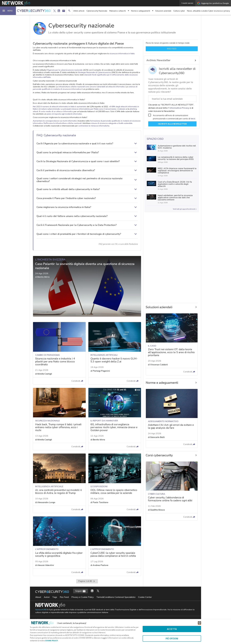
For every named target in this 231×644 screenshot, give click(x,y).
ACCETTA (172, 629)
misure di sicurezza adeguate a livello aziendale (111, 123)
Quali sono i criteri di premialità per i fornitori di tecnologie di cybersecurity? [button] (78, 234)
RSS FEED (171, 49)
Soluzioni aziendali (163, 11)
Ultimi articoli (78, 11)
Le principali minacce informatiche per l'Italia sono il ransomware (88, 109)
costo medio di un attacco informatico (57, 111)
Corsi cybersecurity (159, 455)
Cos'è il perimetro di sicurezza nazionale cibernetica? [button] (65, 170)
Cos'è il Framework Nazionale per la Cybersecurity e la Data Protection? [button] (76, 225)
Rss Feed (64, 597)
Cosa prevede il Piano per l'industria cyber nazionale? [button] (66, 198)
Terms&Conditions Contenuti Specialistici (115, 597)
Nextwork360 (41, 609)
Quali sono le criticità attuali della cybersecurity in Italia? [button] (68, 189)
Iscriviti (172, 124)
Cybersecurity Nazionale (96, 11)
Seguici (78, 591)
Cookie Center (145, 597)
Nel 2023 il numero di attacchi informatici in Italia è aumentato (59, 106)
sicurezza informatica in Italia (121, 53)
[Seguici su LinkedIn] (92, 591)
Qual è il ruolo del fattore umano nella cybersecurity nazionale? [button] (72, 216)
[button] (8, 10)
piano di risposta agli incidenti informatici (64, 114)
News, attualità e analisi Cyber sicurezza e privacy (208, 11)
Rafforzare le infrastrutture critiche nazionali (63, 123)
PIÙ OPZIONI (172, 638)
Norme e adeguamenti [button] (140, 11)
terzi (193, 118)
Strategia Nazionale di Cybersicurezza (94, 72)
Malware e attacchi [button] (117, 11)
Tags (54, 597)
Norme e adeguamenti (162, 383)
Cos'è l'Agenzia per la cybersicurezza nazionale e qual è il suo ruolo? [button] (74, 143)
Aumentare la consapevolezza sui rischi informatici (55, 121)
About (38, 597)
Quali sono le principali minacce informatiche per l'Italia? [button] (67, 152)
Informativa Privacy (179, 108)
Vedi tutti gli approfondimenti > (185, 209)
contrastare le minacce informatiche (93, 126)
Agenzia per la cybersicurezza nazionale (64, 70)
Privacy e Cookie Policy (82, 597)
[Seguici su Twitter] (98, 591)
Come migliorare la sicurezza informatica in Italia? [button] (63, 207)
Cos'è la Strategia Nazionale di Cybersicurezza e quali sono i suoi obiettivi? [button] (78, 161)
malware (122, 109)
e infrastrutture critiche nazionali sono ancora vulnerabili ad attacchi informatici (91, 86)
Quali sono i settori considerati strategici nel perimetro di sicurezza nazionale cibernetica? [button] (79, 180)
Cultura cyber (179, 11)
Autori (47, 597)
